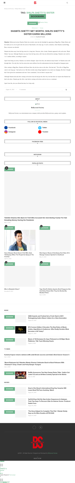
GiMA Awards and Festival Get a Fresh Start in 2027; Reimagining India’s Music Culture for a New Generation (47, 317)
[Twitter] (40, 427)
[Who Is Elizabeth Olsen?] (19, 276)
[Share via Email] (70, 90)
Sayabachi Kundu (40, 37)
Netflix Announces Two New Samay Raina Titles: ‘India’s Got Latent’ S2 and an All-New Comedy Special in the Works (49, 373)
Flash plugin (12, 475)
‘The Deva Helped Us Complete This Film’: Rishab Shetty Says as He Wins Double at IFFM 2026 (47, 412)
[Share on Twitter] (66, 90)
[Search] (67, 2)
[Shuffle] (0, 468)
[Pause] (2, 461)
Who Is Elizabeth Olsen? (12, 289)
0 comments (23, 89)
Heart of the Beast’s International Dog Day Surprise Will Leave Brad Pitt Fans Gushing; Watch (47, 389)
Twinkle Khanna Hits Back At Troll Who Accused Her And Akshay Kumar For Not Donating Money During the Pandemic (35, 219)
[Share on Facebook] (64, 90)
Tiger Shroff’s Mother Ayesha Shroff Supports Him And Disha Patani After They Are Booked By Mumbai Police (55, 290)
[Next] (3, 461)
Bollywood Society (9, 8)
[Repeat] (3, 468)
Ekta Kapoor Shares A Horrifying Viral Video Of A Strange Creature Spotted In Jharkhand (55, 253)
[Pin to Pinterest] (68, 90)
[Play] (1, 461)
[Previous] (0, 461)
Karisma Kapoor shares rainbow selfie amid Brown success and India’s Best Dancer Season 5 (36, 355)
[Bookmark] (70, 3)
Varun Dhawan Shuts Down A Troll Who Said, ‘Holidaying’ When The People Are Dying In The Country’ (19, 254)
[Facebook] (34, 427)
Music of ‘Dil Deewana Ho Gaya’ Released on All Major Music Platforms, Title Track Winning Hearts (49, 340)
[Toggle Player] (0, 467)
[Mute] (0, 473)
